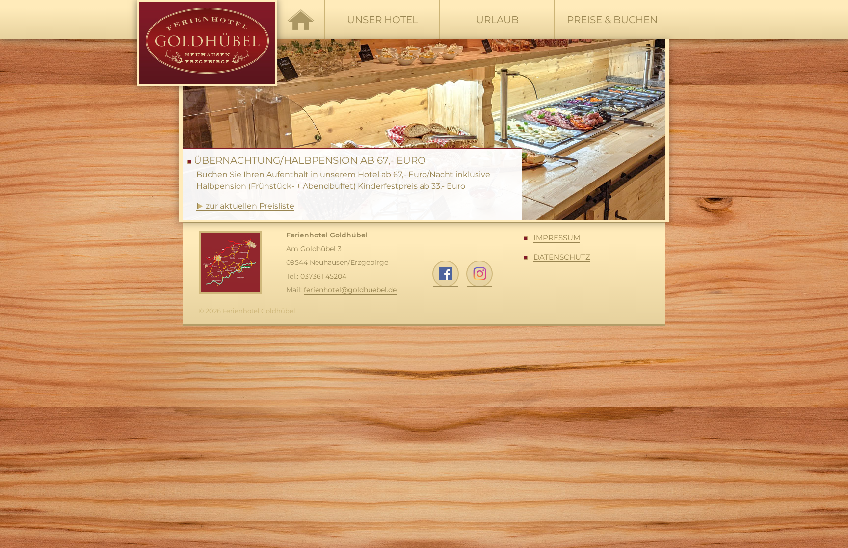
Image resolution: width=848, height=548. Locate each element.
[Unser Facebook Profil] (445, 274)
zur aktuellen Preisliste (250, 205)
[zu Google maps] (230, 262)
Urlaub (497, 20)
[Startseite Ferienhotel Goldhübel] (300, 19)
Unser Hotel (382, 20)
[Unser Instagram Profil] (479, 274)
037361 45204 (323, 276)
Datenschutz (561, 256)
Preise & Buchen (612, 20)
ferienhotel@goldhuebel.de (350, 290)
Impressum (556, 237)
